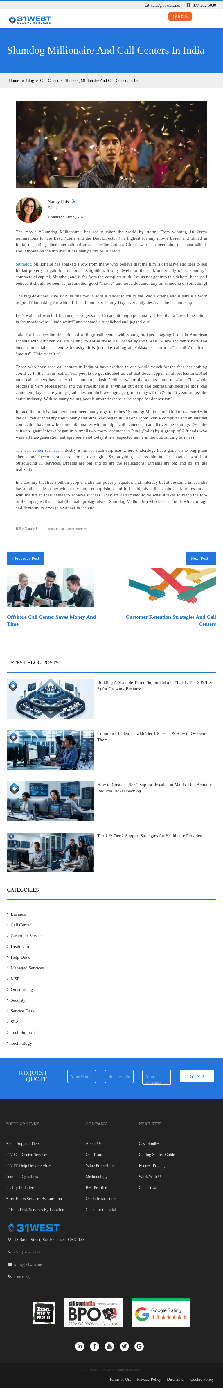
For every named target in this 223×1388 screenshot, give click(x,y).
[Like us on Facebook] (97, 1346)
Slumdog (24, 264)
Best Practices (97, 1188)
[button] (207, 16)
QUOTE (180, 16)
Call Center (67, 528)
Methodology (96, 1176)
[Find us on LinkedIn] (82, 1346)
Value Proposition (100, 1165)
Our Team (94, 1154)
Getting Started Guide (157, 1154)
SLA (15, 1021)
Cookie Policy (202, 1379)
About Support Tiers (22, 1143)
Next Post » (201, 558)
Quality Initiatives (20, 1188)
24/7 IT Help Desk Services (28, 1165)
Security (18, 1000)
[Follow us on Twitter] (127, 1346)
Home (14, 80)
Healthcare (20, 946)
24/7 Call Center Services (26, 1154)
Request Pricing (152, 1165)
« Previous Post (25, 558)
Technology (21, 1043)
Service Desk (23, 1011)
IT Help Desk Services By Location (35, 1210)
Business (81, 528)
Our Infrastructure (101, 1199)
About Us (93, 1143)
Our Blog (22, 1277)
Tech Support (23, 1032)
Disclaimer (176, 1379)
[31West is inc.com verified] (44, 1312)
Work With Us (150, 1176)
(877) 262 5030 (27, 1252)
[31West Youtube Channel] (112, 1346)
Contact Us (148, 1188)
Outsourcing (22, 989)
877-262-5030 (204, 5)
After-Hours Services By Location (34, 1199)
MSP (15, 978)
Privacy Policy (149, 1379)
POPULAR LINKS (22, 1124)
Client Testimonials (101, 1210)
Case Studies (149, 1143)
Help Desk (20, 957)
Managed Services (27, 968)
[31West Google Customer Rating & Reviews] (161, 1312)
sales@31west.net (165, 5)
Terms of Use (120, 1379)
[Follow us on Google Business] (141, 1346)
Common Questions (22, 1176)
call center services (42, 450)
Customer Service (27, 935)
